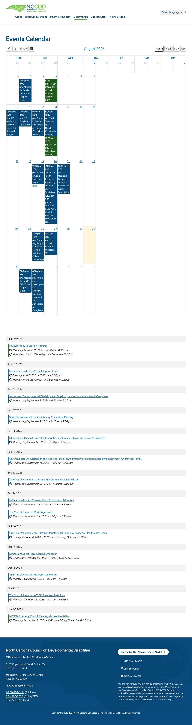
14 (68, 107)
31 (68, 62)
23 (93, 161)
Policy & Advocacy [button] (60, 16)
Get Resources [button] (99, 16)
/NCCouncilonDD (133, 661)
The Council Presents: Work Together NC (31, 512)
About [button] (18, 16)
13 (55, 107)
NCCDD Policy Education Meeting (28, 345)
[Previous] (9, 49)
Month (159, 48)
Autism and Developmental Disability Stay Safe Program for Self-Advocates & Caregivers (58, 396)
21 (68, 161)
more (35, 185)
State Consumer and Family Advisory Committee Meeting (41, 417)
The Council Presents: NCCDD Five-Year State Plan (37, 595)
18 (30, 161)
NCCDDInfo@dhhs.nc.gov (20, 685)
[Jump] (31, 49)
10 (17, 107)
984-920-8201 (14, 700)
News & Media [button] (117, 16)
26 (42, 228)
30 (55, 62)
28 (29, 62)
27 (16, 62)
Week (168, 48)
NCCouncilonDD (132, 676)
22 (81, 161)
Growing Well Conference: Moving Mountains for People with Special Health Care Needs (58, 533)
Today (23, 48)
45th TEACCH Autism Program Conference (33, 574)
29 (42, 62)
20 (55, 161)
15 (81, 107)
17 (17, 161)
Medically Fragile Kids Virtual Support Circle (33, 371)
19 (42, 161)
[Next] (15, 49)
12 (42, 107)
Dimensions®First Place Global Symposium (33, 553)
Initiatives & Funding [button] (36, 16)
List (183, 48)
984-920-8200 (14, 696)
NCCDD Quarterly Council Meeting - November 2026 (39, 616)
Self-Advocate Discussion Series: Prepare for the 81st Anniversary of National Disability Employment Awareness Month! (75, 458)
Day (176, 48)
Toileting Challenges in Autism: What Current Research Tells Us (43, 479)
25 (29, 228)
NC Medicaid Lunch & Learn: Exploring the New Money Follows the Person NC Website (57, 438)
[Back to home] (26, 8)
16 (94, 107)
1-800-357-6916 (15, 692)
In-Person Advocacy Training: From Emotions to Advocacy (41, 500)
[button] (185, 12)
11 (30, 107)
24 (16, 228)
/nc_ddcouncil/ (132, 668)
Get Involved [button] (81, 16)
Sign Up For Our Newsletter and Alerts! (141, 652)
